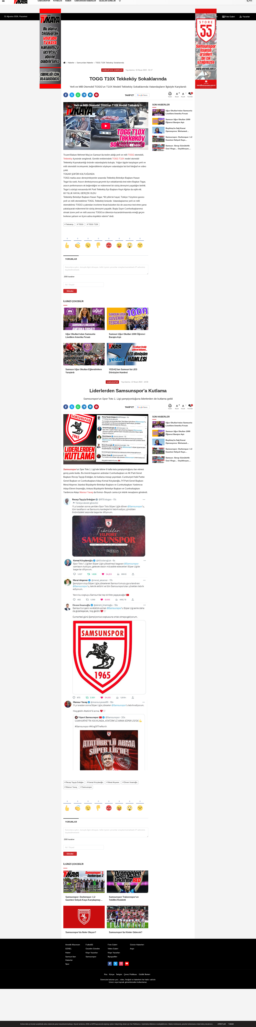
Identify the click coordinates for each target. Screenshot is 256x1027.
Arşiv (132, 949)
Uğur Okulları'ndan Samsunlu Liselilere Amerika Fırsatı (80, 335)
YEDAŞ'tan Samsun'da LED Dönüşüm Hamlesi (123, 370)
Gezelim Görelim (93, 949)
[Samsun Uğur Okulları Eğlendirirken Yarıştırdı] (84, 354)
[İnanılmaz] (129, 241)
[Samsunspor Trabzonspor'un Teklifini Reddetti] (127, 882)
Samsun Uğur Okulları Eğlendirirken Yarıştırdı (83, 370)
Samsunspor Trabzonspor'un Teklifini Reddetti (124, 898)
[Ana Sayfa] (64, 63)
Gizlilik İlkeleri (144, 974)
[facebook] (65, 95)
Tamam (231, 1024)
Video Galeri (113, 949)
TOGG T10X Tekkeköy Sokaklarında (109, 63)
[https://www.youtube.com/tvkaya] (127, 964)
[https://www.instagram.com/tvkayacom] (121, 964)
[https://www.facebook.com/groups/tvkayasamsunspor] (110, 964)
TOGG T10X (118, 159)
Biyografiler (112, 957)
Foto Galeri (230, 16)
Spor (67, 964)
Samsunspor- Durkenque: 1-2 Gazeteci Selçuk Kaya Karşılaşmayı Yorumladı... (83, 899)
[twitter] (71, 95)
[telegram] (84, 95)
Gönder (70, 291)
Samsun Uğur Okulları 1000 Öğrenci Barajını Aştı (127, 335)
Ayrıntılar (222, 1024)
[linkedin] (90, 95)
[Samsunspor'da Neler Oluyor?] (84, 917)
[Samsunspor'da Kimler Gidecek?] (127, 917)
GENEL (68, 949)
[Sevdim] (88, 241)
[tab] (71, 259)
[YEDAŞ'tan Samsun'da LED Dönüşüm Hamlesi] (127, 354)
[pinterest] (96, 95)
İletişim (119, 974)
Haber (68, 953)
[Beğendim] (67, 241)
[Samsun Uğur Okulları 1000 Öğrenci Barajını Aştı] (127, 319)
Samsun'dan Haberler (85, 63)
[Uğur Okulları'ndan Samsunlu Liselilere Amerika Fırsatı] (84, 319)
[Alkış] (77, 241)
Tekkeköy (68, 159)
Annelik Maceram (72, 945)
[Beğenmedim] (98, 241)
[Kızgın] (109, 241)
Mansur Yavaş (86, 492)
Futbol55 (89, 945)
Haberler (71, 63)
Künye (111, 974)
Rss (105, 974)
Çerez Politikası (130, 974)
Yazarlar (246, 16)
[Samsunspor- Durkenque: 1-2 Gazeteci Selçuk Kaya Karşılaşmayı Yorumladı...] (84, 882)
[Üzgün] (140, 241)
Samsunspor (91, 957)
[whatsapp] (78, 95)
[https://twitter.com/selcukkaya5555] (115, 964)
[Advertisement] (128, 40)
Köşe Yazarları (92, 953)
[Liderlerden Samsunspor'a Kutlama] (105, 439)
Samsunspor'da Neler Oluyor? (80, 932)
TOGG (131, 155)
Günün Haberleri (137, 945)
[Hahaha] (119, 241)
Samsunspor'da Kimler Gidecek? (125, 932)
